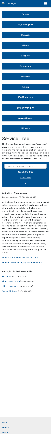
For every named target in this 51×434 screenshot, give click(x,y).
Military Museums (10, 286)
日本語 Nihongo (25, 97)
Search (5, 427)
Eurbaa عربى (25, 66)
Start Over (25, 178)
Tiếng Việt (25, 56)
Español (25, 14)
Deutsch (25, 77)
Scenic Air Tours (9, 291)
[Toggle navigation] (45, 3)
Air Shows (6, 276)
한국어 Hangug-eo (25, 108)
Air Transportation (11, 281)
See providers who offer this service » (20, 257)
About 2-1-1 (8, 432)
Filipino (25, 45)
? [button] (25, 183)
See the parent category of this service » (22, 262)
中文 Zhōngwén (25, 25)
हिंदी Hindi (25, 128)
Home (4, 422)
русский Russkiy (25, 118)
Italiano (25, 87)
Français (25, 35)
